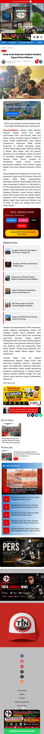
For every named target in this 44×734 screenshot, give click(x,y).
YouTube (22, 226)
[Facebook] (28, 415)
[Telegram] (36, 415)
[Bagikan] (40, 61)
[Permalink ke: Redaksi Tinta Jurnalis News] (4, 62)
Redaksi (22, 694)
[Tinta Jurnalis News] (16, 37)
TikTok (34, 220)
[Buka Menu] (37, 37)
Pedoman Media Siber (22, 702)
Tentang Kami (22, 690)
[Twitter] (32, 415)
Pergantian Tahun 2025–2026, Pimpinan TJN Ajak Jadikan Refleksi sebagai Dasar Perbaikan (24, 522)
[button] (34, 37)
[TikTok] (22, 676)
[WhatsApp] (40, 415)
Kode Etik (22, 709)
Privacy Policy (22, 706)
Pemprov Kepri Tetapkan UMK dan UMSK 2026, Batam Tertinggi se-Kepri (25, 514)
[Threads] (22, 671)
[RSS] (22, 681)
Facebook (11, 220)
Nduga (4, 51)
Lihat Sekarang (12, 114)
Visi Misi (22, 698)
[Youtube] (22, 666)
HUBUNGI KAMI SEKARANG (22, 731)
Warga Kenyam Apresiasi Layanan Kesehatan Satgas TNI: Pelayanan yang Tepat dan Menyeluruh (11, 440)
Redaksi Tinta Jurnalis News (14, 61)
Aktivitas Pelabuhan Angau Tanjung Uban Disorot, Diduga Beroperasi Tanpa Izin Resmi (25, 530)
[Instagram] (22, 661)
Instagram (23, 220)
